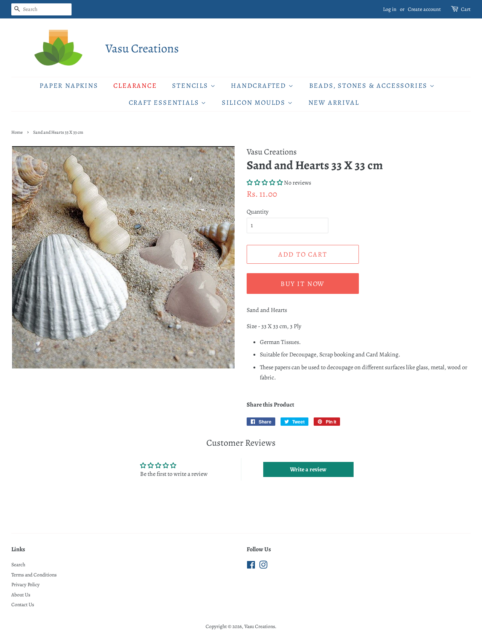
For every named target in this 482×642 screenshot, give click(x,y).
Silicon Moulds (255, 102)
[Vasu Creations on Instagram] (263, 566)
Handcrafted (259, 85)
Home (17, 132)
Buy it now (303, 283)
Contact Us (22, 604)
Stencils (191, 85)
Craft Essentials (165, 102)
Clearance (135, 85)
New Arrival (333, 102)
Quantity (257, 212)
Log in (390, 9)
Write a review (308, 469)
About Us (20, 594)
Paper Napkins (69, 85)
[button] (265, 183)
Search (18, 564)
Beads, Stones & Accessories (369, 85)
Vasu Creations (142, 48)
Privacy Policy (25, 584)
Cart (466, 9)
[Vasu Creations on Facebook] (251, 566)
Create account (424, 9)
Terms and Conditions (33, 574)
